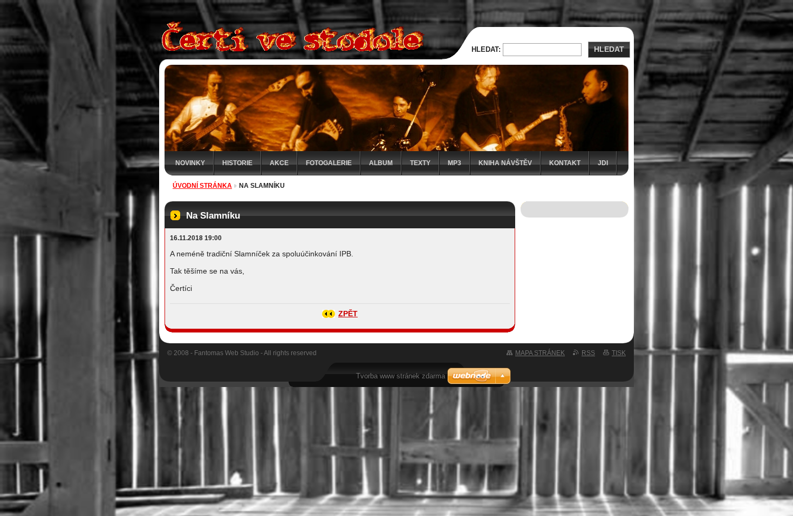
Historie (237, 163)
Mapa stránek (540, 353)
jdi (603, 163)
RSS (588, 353)
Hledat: (486, 49)
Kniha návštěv (505, 163)
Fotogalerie (329, 163)
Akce (279, 163)
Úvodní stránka (202, 185)
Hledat (609, 49)
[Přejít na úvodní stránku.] (290, 53)
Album (381, 163)
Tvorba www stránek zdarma (400, 376)
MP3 (454, 163)
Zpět (348, 314)
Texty (420, 163)
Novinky (190, 163)
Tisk (619, 353)
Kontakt (564, 163)
